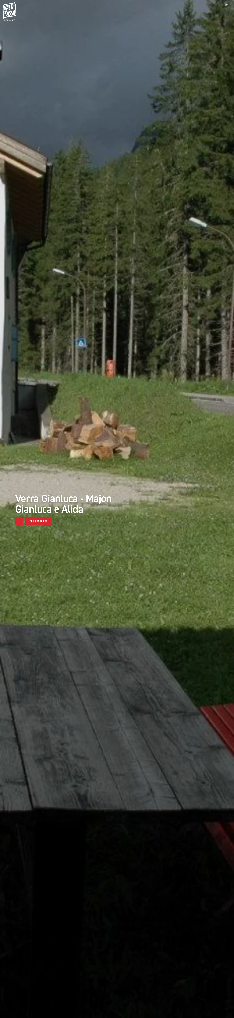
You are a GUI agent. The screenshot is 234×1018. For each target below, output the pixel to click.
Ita (226, 5)
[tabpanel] (117, 509)
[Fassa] (9, 11)
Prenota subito (38, 521)
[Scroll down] (19, 521)
